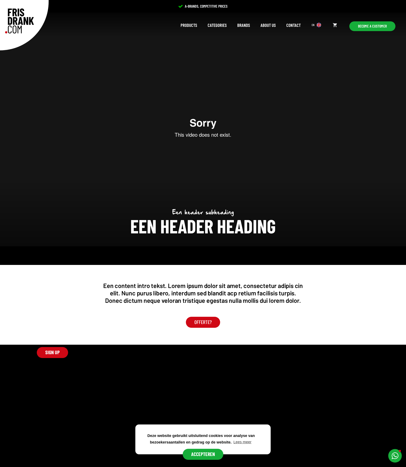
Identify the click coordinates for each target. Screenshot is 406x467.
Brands (243, 25)
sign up (52, 352)
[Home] (19, 20)
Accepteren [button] (203, 454)
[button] (395, 456)
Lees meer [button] (242, 442)
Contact (293, 25)
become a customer (372, 26)
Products (189, 25)
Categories (217, 25)
